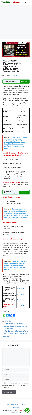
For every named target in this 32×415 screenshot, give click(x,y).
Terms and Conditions (12, 405)
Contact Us (23, 405)
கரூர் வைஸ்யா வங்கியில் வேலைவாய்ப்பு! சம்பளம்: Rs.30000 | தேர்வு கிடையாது (15, 326)
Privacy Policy (12, 402)
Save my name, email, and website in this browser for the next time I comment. (16, 385)
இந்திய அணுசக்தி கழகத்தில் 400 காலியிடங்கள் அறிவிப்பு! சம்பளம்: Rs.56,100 (15, 333)
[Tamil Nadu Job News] (11, 2)
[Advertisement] (16, 22)
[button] (25, 2)
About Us (16, 407)
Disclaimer (21, 402)
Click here (24, 192)
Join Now (24, 81)
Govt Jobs (8, 321)
